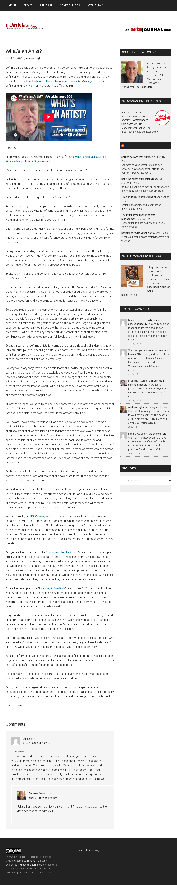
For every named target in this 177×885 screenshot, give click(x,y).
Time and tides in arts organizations (140, 197)
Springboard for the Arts (60, 552)
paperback (153, 286)
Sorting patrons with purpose (137, 157)
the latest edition (32, 81)
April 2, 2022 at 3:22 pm (43, 798)
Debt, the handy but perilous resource (141, 179)
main (21, 705)
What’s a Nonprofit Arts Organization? (28, 161)
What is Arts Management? (91, 156)
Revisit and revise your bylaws (137, 233)
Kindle (163, 286)
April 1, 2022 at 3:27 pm (37, 743)
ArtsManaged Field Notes (145, 145)
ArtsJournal (87, 850)
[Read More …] (147, 87)
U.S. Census (37, 516)
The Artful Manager (25, 26)
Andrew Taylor (37, 793)
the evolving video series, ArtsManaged (70, 81)
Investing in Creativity (52, 588)
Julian (26, 738)
